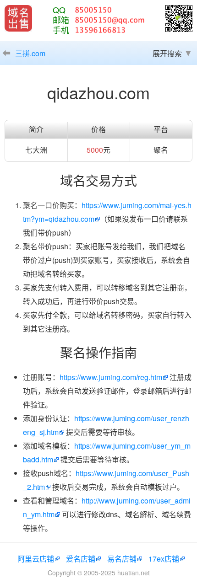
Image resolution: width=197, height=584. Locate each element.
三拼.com (30, 53)
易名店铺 (122, 558)
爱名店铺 (80, 558)
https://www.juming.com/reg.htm (111, 377)
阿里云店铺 (35, 558)
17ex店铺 (163, 558)
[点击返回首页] (18, 18)
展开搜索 (167, 53)
